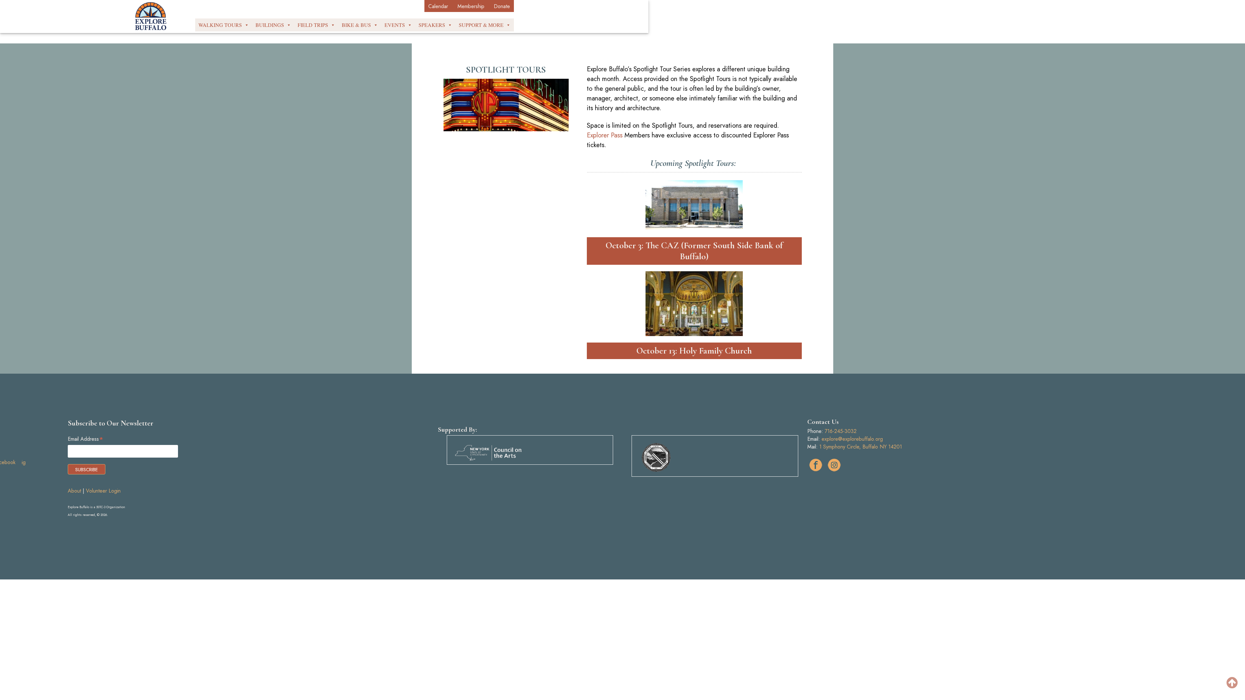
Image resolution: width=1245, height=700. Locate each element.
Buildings (269, 24)
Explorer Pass (604, 135)
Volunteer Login (103, 491)
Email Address (85, 439)
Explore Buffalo (151, 16)
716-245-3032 (841, 431)
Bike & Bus (356, 24)
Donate (502, 6)
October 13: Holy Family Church (694, 350)
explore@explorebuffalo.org (852, 439)
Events (395, 24)
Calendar (438, 6)
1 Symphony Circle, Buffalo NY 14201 (860, 446)
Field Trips (313, 24)
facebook (815, 465)
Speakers (432, 24)
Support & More (481, 24)
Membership (470, 6)
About (74, 491)
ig (834, 465)
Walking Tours (220, 24)
